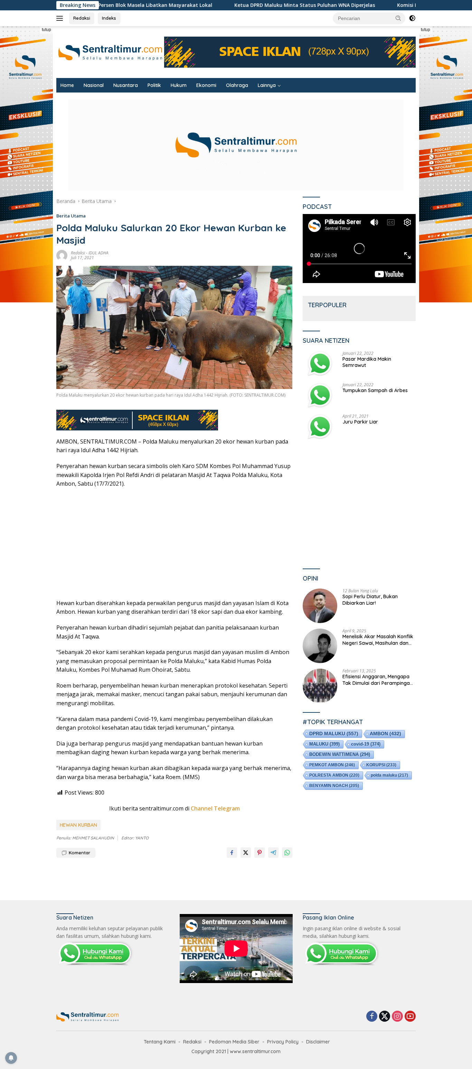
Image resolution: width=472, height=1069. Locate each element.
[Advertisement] (174, 543)
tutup (46, 29)
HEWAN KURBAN (78, 825)
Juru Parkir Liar (360, 421)
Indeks (109, 18)
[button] (398, 17)
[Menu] (61, 18)
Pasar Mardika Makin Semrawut (366, 362)
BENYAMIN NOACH (334, 785)
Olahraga (237, 85)
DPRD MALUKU (333, 733)
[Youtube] (410, 1017)
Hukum (179, 85)
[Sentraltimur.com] (110, 51)
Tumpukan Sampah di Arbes (375, 390)
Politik (154, 85)
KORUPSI (381, 764)
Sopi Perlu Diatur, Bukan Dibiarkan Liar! (370, 599)
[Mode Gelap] (412, 18)
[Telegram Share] (273, 852)
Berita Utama (71, 216)
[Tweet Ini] (245, 852)
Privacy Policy (283, 1042)
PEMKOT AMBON (332, 764)
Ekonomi (206, 85)
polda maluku (389, 774)
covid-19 (365, 743)
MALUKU (324, 743)
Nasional (94, 85)
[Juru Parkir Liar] (320, 426)
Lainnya (267, 85)
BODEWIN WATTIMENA (339, 754)
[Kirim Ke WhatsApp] (287, 852)
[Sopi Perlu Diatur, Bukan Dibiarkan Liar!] (320, 606)
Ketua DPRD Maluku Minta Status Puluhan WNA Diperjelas (260, 5)
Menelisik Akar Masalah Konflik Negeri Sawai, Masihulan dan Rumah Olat (377, 639)
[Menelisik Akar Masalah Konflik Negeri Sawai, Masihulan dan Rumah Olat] (320, 646)
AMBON (385, 733)
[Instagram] (397, 1017)
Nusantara (125, 85)
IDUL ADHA (98, 253)
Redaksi (81, 18)
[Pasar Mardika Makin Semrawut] (320, 364)
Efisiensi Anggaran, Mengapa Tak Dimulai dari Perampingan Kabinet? (377, 679)
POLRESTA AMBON (334, 774)
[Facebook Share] (232, 852)
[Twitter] (384, 1017)
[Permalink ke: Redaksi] (61, 255)
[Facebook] (371, 1017)
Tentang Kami (160, 1042)
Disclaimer (318, 1042)
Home (67, 85)
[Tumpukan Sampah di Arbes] (320, 395)
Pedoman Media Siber (234, 1042)
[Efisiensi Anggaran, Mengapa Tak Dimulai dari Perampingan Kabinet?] (320, 686)
